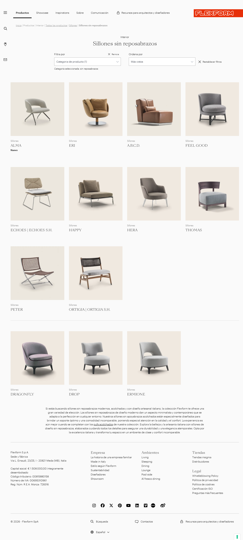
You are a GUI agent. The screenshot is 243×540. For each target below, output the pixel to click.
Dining (145, 465)
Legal (196, 471)
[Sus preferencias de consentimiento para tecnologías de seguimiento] (237, 537)
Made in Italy (98, 461)
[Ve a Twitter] (110, 505)
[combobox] (87, 61)
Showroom (97, 478)
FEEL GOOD (196, 145)
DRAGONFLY (22, 394)
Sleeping (147, 461)
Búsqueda (102, 521)
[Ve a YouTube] (127, 505)
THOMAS (193, 230)
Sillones (73, 25)
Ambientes (150, 452)
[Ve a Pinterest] (119, 505)
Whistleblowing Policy (205, 475)
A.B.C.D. (133, 145)
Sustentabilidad (100, 470)
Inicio (18, 25)
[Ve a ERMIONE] (154, 358)
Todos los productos (56, 25)
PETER (17, 309)
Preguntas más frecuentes (207, 492)
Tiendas (198, 452)
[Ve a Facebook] (102, 505)
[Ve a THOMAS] (212, 194)
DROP (74, 394)
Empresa (98, 452)
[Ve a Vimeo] (145, 505)
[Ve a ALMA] (37, 109)
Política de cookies (203, 484)
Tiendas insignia (201, 457)
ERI (72, 145)
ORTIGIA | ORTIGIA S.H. (89, 309)
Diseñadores (98, 474)
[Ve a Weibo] (162, 505)
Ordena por (136, 54)
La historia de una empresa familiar (111, 457)
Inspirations (62, 12)
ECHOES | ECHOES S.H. (31, 230)
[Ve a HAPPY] (96, 194)
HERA (132, 230)
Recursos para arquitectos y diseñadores (146, 12)
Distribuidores (200, 461)
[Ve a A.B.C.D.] (154, 109)
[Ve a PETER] (37, 273)
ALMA (16, 145)
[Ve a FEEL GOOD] (212, 109)
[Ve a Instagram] (93, 505)
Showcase (42, 12)
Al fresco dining (151, 478)
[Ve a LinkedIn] (136, 505)
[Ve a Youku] (153, 505)
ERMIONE (136, 394)
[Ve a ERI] (96, 109)
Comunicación (99, 12)
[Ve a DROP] (96, 358)
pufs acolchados (103, 424)
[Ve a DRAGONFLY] (37, 358)
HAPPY (75, 230)
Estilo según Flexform (103, 465)
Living (145, 457)
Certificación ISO (202, 488)
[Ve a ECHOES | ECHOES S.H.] (37, 194)
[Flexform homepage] (218, 13)
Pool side (147, 474)
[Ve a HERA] (154, 194)
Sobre (80, 12)
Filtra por (59, 54)
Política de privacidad (205, 480)
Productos (22, 12)
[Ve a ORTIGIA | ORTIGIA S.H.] (96, 273)
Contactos (147, 521)
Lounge (146, 470)
